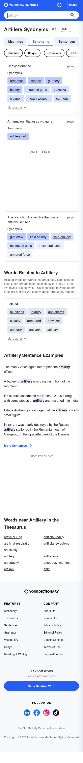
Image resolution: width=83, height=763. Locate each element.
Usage (8, 647)
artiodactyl (11, 562)
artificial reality (54, 537)
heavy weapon (38, 98)
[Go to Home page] (21, 4)
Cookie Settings (53, 640)
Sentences (67, 41)
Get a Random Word (41, 686)
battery (15, 89)
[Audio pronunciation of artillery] (54, 29)
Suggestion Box (53, 654)
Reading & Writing (15, 654)
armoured (34, 320)
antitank (34, 329)
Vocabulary (11, 640)
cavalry (15, 320)
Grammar (10, 632)
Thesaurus (11, 618)
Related (74, 53)
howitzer (54, 320)
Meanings (15, 41)
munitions (17, 311)
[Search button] (72, 15)
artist (47, 569)
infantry (36, 311)
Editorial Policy (53, 632)
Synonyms (41, 41)
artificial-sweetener (57, 543)
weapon (16, 98)
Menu (73, 5)
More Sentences (15, 445)
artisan (9, 569)
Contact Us (51, 618)
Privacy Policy (52, 625)
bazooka (60, 89)
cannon (35, 80)
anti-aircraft (56, 311)
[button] (59, 5)
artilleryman (52, 556)
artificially (11, 549)
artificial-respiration (17, 543)
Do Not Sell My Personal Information (41, 728)
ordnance (17, 80)
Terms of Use (52, 647)
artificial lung (13, 537)
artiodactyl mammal (57, 562)
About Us (49, 611)
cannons (62, 98)
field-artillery (62, 236)
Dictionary (10, 611)
